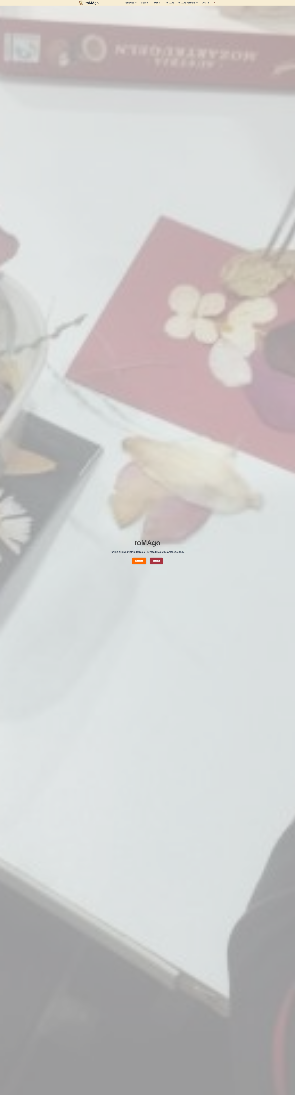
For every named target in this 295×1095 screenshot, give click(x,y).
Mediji (157, 3)
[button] (215, 2)
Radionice (129, 3)
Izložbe (144, 3)
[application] (135, 3)
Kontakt (156, 561)
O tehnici (139, 561)
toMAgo (92, 3)
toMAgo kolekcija (186, 3)
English (205, 3)
